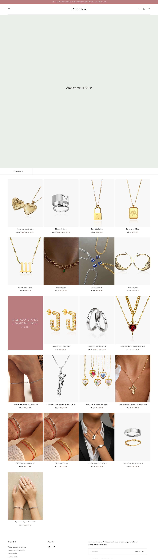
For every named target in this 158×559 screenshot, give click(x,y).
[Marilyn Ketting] (61, 261)
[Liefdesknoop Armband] (61, 437)
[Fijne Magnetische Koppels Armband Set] (25, 378)
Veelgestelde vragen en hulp (17, 547)
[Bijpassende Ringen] (61, 203)
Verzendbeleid (12, 553)
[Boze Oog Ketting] (96, 261)
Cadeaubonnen (13, 557)
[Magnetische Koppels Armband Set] (25, 496)
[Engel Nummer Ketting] (25, 261)
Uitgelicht (18, 171)
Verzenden (139, 551)
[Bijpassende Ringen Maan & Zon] (96, 320)
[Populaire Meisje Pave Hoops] (61, 320)
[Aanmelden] (144, 9)
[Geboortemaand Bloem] (132, 203)
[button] (9, 9)
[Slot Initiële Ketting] (96, 203)
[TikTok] (53, 547)
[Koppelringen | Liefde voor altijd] (132, 437)
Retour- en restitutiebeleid (16, 550)
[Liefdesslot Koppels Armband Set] (96, 437)
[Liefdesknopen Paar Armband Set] (25, 437)
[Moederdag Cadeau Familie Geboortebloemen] (132, 378)
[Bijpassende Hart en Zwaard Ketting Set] (132, 320)
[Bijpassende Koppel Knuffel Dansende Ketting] (61, 378)
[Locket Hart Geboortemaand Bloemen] (96, 378)
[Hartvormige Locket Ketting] (25, 203)
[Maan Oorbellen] (132, 261)
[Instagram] (49, 547)
